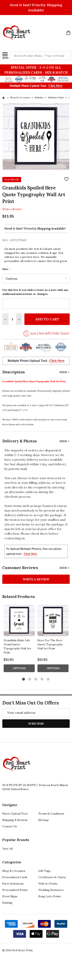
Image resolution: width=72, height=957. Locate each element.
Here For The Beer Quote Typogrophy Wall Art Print (50, 644)
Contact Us (9, 826)
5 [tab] (48, 679)
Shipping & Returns (14, 820)
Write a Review (12, 209)
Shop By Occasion (13, 871)
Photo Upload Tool (14, 813)
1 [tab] (23, 679)
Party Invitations (13, 883)
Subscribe (36, 723)
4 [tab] (42, 679)
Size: (6, 269)
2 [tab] (29, 679)
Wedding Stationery (51, 890)
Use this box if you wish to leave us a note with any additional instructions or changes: (35, 292)
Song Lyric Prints (49, 896)
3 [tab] (36, 679)
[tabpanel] (19, 639)
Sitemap (43, 820)
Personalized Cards (14, 877)
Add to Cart (47, 319)
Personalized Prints (15, 890)
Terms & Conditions (51, 813)
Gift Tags (44, 871)
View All (7, 848)
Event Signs (9, 896)
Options (19, 668)
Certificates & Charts (52, 877)
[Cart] (68, 32)
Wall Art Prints (47, 883)
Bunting (7, 902)
